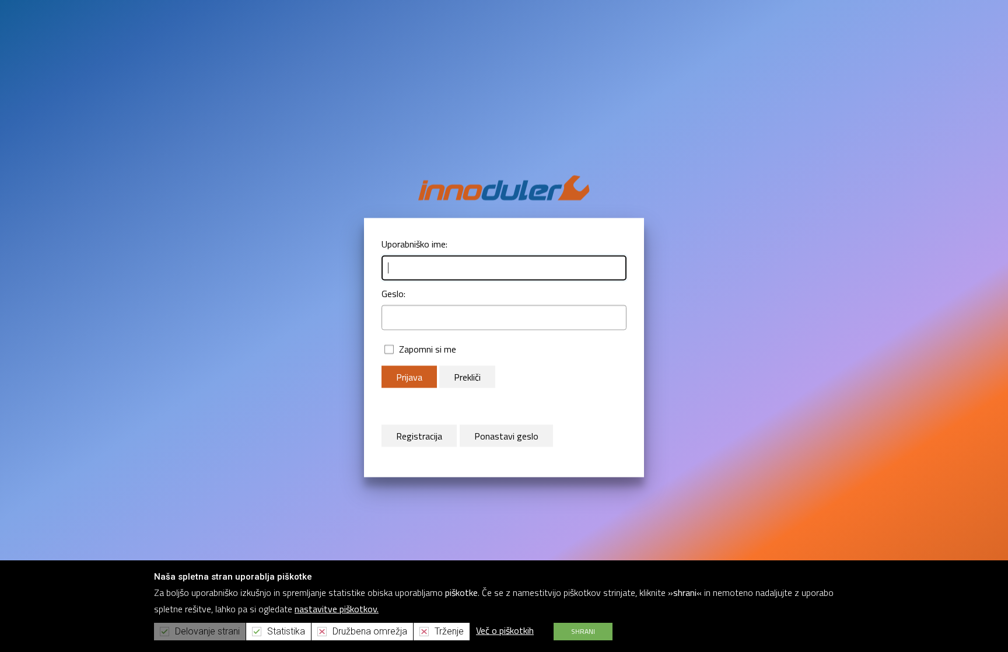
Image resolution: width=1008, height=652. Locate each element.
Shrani (583, 631)
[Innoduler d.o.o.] (504, 187)
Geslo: (393, 293)
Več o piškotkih (505, 630)
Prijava (409, 376)
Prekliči (467, 376)
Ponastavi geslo (506, 435)
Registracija (419, 435)
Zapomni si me (427, 348)
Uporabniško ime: (414, 243)
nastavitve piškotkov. (337, 609)
